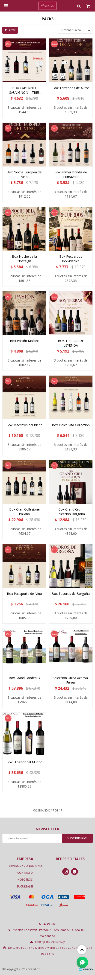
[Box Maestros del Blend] (24, 397)
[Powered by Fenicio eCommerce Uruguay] (86, 969)
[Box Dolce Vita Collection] (71, 397)
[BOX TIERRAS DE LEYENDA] (71, 313)
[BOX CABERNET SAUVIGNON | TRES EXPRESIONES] (24, 60)
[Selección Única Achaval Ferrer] (71, 650)
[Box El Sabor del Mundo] (24, 734)
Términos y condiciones (24, 866)
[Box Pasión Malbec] (24, 313)
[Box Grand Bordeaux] (24, 650)
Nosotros (25, 880)
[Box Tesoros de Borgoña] (71, 566)
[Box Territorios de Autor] (71, 60)
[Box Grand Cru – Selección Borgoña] (71, 482)
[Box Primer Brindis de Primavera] (71, 144)
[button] (78, 6)
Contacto (25, 873)
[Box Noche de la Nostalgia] (24, 229)
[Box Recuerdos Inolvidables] (71, 229)
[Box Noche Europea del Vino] (24, 144)
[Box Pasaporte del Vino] (24, 566)
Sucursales (25, 886)
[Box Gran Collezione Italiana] (24, 482)
